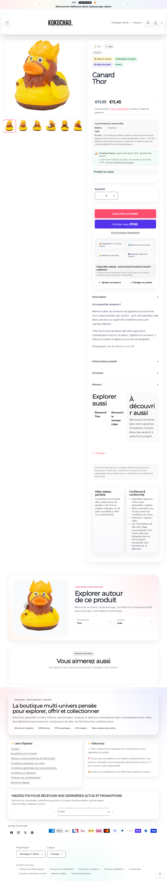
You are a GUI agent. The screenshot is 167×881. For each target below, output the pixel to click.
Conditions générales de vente (28, 763)
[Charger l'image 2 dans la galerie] (23, 126)
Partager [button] (100, 453)
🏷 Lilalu (109, 46)
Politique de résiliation (81, 873)
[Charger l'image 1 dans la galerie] (9, 126)
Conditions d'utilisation (23, 772)
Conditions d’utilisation (88, 869)
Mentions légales (20, 782)
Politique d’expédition (114, 869)
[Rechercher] (148, 22)
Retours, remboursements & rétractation (33, 758)
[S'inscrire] (108, 812)
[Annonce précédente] (39, 4)
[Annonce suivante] (127, 4)
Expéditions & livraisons (24, 753)
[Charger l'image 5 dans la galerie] (65, 126)
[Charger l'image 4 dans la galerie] (51, 126)
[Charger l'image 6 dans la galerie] (79, 126)
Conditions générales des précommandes (34, 767)
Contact (15, 748)
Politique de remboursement (31, 869)
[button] (162, 23)
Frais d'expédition (119, 108)
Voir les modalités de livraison (120, 162)
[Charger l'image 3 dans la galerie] (37, 126)
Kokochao (29, 865)
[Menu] (7, 23)
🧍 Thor (97, 46)
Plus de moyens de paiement (125, 232)
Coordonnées (135, 869)
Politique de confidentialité (25, 777)
